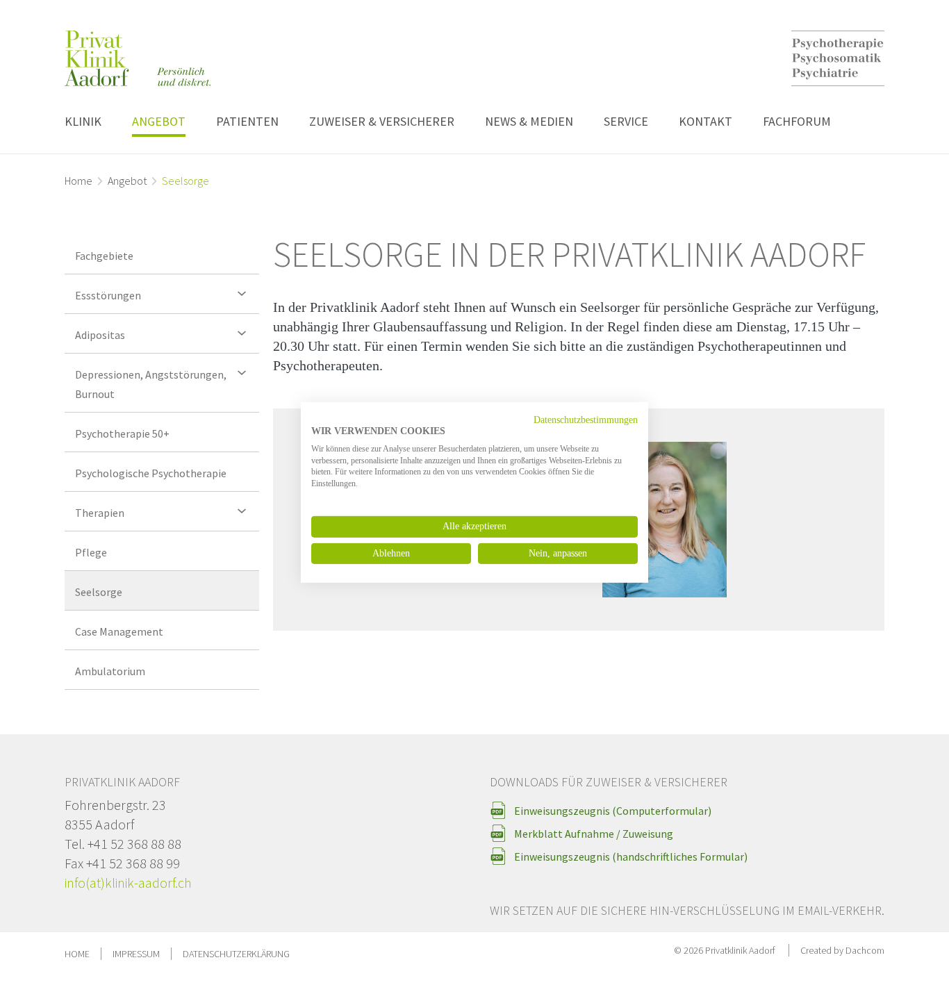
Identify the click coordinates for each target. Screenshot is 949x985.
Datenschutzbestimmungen (586, 420)
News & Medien (529, 121)
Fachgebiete (104, 256)
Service (626, 121)
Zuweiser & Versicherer (381, 121)
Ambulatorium (110, 671)
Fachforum (797, 121)
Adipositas (100, 335)
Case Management (119, 631)
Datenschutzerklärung (236, 953)
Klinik (83, 121)
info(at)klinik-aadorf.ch (128, 882)
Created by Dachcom (842, 950)
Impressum (136, 953)
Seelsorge (98, 592)
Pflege (91, 552)
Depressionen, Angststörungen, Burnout (150, 384)
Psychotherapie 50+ (122, 433)
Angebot (158, 121)
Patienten (247, 121)
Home (78, 181)
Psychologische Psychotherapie (150, 473)
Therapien (99, 513)
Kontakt (705, 121)
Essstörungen (108, 295)
